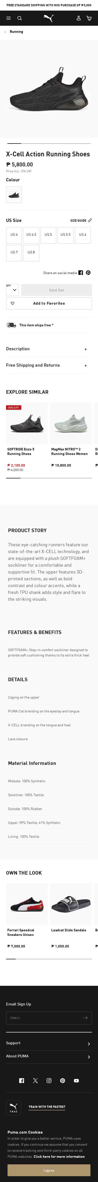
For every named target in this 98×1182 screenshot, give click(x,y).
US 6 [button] (82, 234)
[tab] (14, 143)
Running (16, 32)
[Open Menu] (10, 18)
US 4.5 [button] (31, 234)
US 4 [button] (14, 234)
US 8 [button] (31, 252)
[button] (10, 18)
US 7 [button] (14, 252)
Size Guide (78, 220)
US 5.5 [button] (65, 234)
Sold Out (56, 290)
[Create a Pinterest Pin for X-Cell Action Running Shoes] (88, 272)
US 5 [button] (48, 234)
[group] (27, 432)
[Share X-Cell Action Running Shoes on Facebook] (80, 272)
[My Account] (78, 18)
